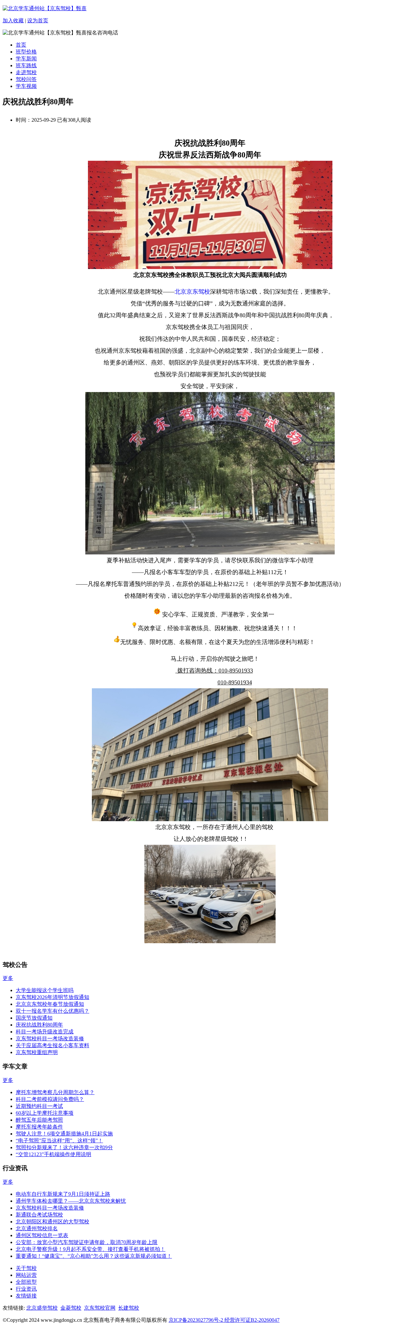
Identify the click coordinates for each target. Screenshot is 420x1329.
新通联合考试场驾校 (39, 1214)
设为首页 (37, 20)
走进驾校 (26, 72)
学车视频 (26, 86)
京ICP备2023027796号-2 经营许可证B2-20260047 (224, 1320)
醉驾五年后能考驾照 (39, 1120)
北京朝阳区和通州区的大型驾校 (52, 1221)
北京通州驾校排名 (37, 1228)
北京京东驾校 (192, 291)
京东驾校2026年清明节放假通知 (52, 997)
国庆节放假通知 (34, 1018)
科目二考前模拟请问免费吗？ (50, 1099)
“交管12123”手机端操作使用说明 (53, 1154)
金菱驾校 (70, 1308)
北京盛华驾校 (42, 1308)
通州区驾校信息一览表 (42, 1235)
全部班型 (26, 1282)
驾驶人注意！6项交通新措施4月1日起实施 (64, 1133)
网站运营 (26, 1275)
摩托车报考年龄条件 (39, 1127)
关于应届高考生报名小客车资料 (52, 1045)
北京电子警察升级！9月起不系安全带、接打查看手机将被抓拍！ (90, 1249)
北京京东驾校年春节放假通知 (50, 1004)
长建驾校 (128, 1308)
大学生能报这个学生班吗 (45, 990)
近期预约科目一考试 (39, 1106)
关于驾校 (26, 1268)
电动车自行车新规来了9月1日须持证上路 (63, 1194)
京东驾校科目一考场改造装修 (50, 1038)
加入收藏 (13, 20)
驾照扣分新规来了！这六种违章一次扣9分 (64, 1147)
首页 (21, 45)
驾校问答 (26, 79)
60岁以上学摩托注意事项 (45, 1113)
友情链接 (26, 1295)
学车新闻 (26, 58)
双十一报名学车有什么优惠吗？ (52, 1011)
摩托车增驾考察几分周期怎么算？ (55, 1092)
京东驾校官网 (100, 1308)
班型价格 (26, 51)
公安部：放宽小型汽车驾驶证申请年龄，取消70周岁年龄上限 (87, 1242)
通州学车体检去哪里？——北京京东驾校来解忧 (71, 1201)
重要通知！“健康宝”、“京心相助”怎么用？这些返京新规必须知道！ (94, 1256)
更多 (8, 978)
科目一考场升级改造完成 (45, 1031)
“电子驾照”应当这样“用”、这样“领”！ (59, 1140)
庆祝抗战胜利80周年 (39, 1025)
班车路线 (26, 65)
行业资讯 (26, 1289)
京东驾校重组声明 (37, 1052)
